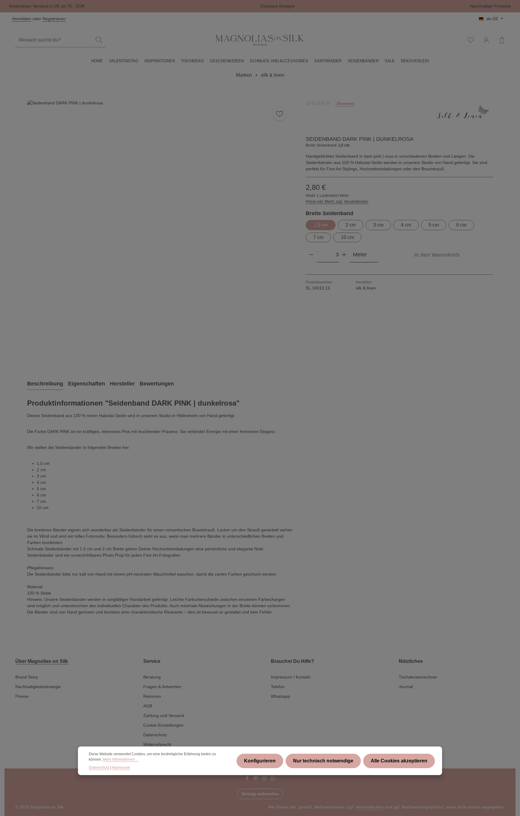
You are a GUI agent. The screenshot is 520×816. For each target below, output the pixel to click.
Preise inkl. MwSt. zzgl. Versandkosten (337, 201)
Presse (22, 696)
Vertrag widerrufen (260, 793)
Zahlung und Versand (163, 715)
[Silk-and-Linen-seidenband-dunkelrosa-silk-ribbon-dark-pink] (160, 233)
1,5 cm (321, 224)
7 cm (318, 237)
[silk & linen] (463, 115)
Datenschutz (155, 734)
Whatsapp (280, 696)
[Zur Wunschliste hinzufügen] (279, 114)
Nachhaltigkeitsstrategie (38, 686)
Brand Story (26, 677)
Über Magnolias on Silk (41, 661)
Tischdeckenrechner (418, 677)
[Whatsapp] (273, 779)
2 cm (350, 224)
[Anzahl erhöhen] (344, 254)
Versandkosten (369, 807)
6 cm (461, 224)
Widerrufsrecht (157, 744)
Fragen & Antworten (162, 686)
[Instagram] (265, 779)
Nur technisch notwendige (323, 760)
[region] (160, 233)
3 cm (378, 224)
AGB (147, 705)
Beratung (152, 677)
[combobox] (54, 40)
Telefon (278, 686)
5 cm (434, 224)
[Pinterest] (256, 779)
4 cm (406, 224)
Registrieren (54, 18)
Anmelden (21, 18)
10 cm (347, 237)
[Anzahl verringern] (311, 254)
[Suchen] (99, 40)
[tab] (45, 384)
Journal (406, 686)
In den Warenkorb (437, 255)
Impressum (121, 767)
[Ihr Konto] (486, 40)
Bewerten (345, 103)
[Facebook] (248, 779)
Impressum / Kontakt (290, 677)
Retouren (152, 696)
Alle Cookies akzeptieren (399, 760)
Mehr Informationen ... (120, 760)
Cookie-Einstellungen (163, 725)
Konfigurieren (260, 760)
